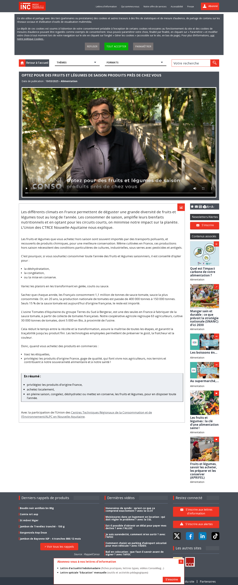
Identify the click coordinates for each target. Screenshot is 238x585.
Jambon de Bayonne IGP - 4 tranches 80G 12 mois (50, 538)
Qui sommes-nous (130, 6)
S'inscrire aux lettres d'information (199, 511)
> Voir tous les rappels (59, 547)
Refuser (92, 46)
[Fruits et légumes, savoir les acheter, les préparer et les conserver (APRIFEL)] (204, 448)
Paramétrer (143, 46)
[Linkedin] (202, 536)
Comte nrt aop (29, 514)
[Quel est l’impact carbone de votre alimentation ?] (204, 253)
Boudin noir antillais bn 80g (37, 508)
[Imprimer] (204, 206)
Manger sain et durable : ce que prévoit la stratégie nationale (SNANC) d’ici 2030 (204, 318)
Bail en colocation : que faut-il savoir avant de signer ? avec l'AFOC (135, 553)
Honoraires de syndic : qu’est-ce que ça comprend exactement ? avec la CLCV (130, 509)
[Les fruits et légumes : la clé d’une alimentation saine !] (204, 402)
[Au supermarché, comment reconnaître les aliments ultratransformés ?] (204, 370)
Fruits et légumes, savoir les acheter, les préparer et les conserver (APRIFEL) (203, 471)
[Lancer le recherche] (214, 63)
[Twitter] (177, 536)
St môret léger (29, 520)
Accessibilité (177, 6)
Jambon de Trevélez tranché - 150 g (42, 526)
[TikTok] (215, 536)
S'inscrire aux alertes (199, 524)
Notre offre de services (155, 6)
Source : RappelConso (86, 554)
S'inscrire (208, 225)
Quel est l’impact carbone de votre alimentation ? (202, 271)
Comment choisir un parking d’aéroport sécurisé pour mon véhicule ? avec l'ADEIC (136, 544)
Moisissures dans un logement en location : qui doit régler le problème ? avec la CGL (135, 518)
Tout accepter (116, 46)
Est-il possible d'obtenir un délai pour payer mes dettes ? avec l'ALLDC (136, 527)
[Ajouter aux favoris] (192, 206)
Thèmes (62, 62)
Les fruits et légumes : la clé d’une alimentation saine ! (204, 423)
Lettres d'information (106, 6)
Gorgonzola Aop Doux (33, 532)
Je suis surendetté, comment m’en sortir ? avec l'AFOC (135, 536)
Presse (190, 6)
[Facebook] (190, 536)
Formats (112, 62)
